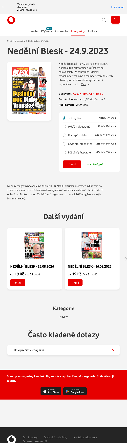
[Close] (2, 7)
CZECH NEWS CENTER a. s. (88, 93)
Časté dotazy (30, 437)
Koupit (72, 164)
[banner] (11, 20)
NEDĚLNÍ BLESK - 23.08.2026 (32, 266)
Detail (17, 283)
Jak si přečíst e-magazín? (28, 350)
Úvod (9, 41)
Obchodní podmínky (55, 437)
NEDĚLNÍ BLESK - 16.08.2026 (89, 266)
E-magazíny (20, 41)
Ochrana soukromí (32, 441)
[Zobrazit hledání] (104, 20)
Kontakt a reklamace (85, 437)
